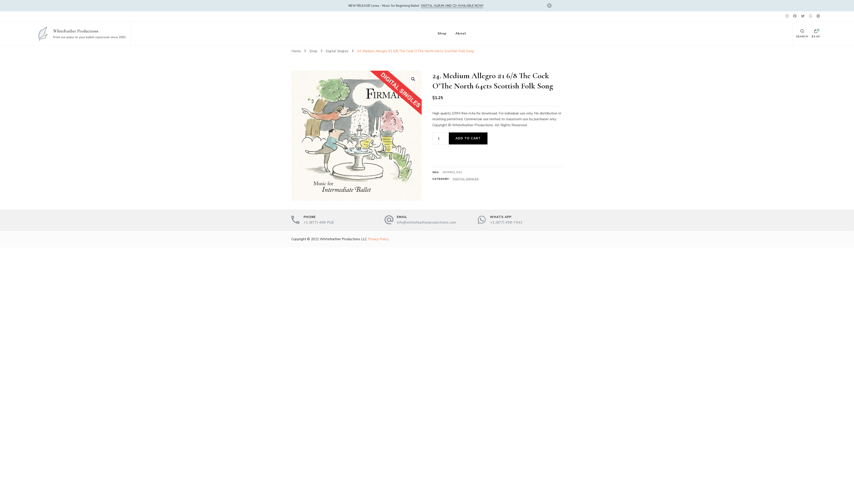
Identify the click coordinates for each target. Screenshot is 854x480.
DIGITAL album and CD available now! (452, 6)
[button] (413, 79)
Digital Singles (466, 179)
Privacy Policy (378, 239)
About (460, 33)
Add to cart (468, 138)
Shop (442, 33)
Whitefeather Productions (75, 31)
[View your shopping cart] (815, 32)
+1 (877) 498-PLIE (319, 222)
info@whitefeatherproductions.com (426, 222)
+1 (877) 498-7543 (506, 222)
